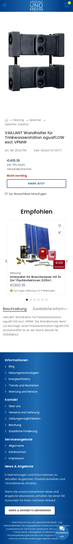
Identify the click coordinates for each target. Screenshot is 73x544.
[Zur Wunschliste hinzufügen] (59, 225)
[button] (59, 232)
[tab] (15, 309)
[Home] (36, 6)
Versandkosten (12, 525)
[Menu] (4, 6)
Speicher (35, 120)
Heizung (19, 120)
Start (8, 120)
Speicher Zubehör (17, 124)
